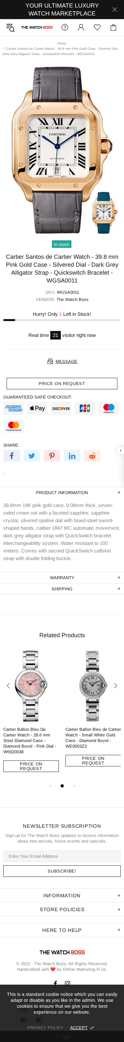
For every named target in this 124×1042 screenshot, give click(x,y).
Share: (11, 445)
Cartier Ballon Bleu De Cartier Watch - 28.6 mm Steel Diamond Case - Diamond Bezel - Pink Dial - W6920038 (29, 740)
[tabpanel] (31, 716)
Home (62, 43)
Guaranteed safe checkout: (37, 397)
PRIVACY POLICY (45, 1027)
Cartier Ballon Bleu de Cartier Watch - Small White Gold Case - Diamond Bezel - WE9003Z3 (93, 738)
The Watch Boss (37, 27)
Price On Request (31, 766)
